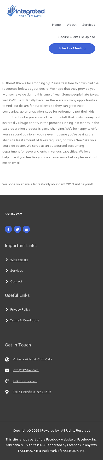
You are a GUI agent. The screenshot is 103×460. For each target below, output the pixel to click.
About (71, 25)
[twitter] (18, 229)
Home (56, 25)
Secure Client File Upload (76, 37)
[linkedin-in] (27, 229)
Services (88, 25)
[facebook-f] (9, 229)
